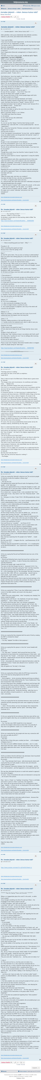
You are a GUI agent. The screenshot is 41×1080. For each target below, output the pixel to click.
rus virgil (3, 21)
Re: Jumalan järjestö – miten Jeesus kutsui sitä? (17, 209)
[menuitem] (3, 6)
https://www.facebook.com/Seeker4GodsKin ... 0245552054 (17, 220)
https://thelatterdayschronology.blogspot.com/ (11, 197)
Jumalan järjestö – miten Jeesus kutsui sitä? (19, 12)
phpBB (19, 1074)
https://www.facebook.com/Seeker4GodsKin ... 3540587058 (17, 348)
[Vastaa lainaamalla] (35, 23)
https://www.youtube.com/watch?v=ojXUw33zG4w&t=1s (16, 867)
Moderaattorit (8, 14)
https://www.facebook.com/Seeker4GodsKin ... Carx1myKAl (15, 200)
